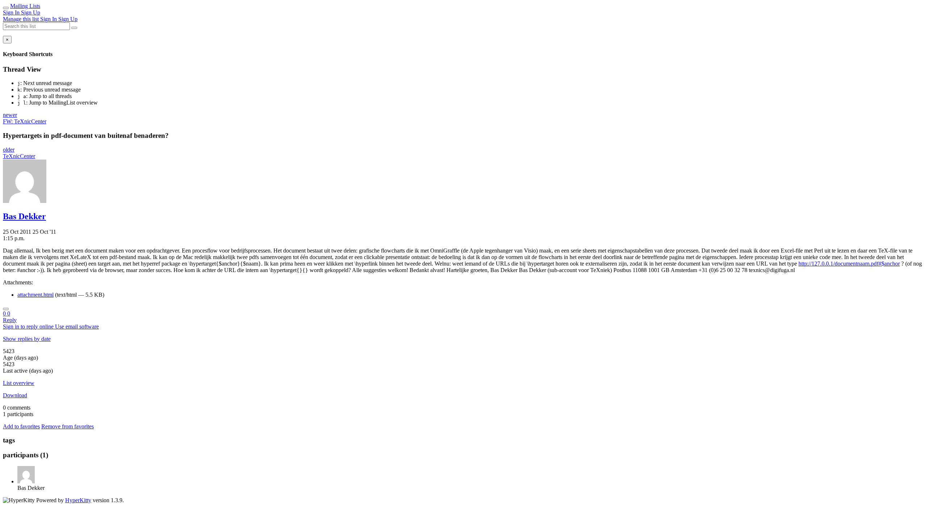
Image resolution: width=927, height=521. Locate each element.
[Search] (74, 28)
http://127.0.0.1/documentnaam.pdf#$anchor (849, 263)
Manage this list (21, 19)
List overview (18, 383)
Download (15, 395)
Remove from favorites (67, 426)
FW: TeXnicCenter (24, 121)
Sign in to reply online (29, 326)
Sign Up (30, 12)
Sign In (12, 12)
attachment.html (35, 295)
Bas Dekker (24, 216)
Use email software (77, 326)
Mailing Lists (25, 6)
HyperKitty (78, 500)
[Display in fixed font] (6, 309)
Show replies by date (27, 339)
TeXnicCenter (19, 156)
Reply (10, 320)
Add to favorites (21, 426)
